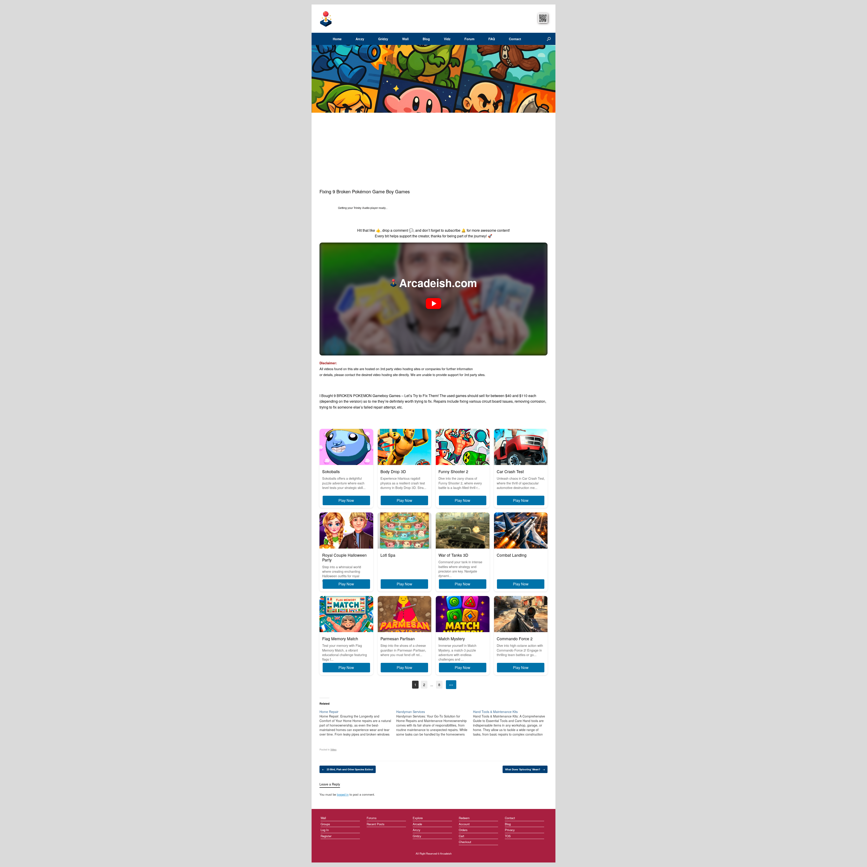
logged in (343, 794)
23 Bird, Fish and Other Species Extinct (347, 769)
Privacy (510, 830)
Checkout (465, 842)
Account (464, 824)
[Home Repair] (357, 722)
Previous (314, 79)
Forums (372, 818)
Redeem (464, 818)
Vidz (447, 39)
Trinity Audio (362, 208)
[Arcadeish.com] (326, 18)
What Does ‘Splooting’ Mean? (525, 769)
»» (451, 684)
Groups (325, 824)
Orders (463, 830)
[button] (433, 303)
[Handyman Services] (434, 722)
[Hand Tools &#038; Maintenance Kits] (511, 722)
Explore (418, 818)
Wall (405, 39)
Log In (325, 830)
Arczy (360, 39)
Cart (461, 836)
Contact (515, 39)
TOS (508, 836)
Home (337, 39)
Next (550, 79)
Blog (426, 39)
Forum (469, 39)
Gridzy (383, 39)
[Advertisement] (433, 154)
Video (333, 749)
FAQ (491, 39)
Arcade (417, 824)
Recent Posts (376, 824)
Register (326, 836)
